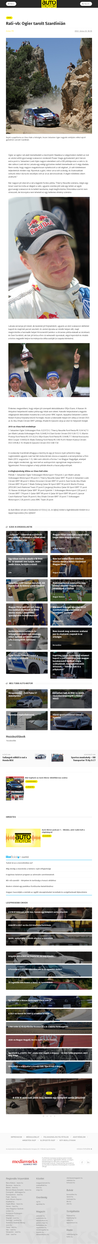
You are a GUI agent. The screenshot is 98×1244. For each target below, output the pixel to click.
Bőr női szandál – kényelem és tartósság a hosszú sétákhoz (31, 880)
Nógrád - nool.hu (12, 1218)
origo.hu (39, 1190)
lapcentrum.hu (72, 1223)
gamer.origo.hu (42, 1223)
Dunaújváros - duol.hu (14, 1195)
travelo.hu (40, 1232)
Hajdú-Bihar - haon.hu (14, 1204)
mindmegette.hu (42, 1230)
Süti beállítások (67, 1140)
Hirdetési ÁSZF (29, 1140)
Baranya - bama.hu (13, 1185)
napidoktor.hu (41, 1227)
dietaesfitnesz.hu (42, 1234)
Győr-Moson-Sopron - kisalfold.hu (14, 1200)
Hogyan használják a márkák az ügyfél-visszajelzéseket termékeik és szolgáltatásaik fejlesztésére (46, 892)
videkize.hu (71, 1180)
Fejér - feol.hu (11, 1197)
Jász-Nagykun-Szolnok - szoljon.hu (15, 1210)
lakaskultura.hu (42, 1220)
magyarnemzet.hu (43, 1183)
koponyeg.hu (71, 1218)
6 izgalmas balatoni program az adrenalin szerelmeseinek (30, 875)
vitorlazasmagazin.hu (75, 1178)
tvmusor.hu (71, 1183)
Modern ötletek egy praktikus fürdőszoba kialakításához (29, 886)
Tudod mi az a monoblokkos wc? (19, 863)
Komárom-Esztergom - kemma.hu (14, 1214)
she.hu (69, 1204)
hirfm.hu (70, 1237)
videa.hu (70, 1220)
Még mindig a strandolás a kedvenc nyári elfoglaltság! (28, 869)
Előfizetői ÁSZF (47, 1140)
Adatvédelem (79, 1137)
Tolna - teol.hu (11, 1227)
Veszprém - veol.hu (13, 1232)
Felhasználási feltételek (56, 1137)
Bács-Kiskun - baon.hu (14, 1183)
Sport (9, 17)
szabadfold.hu (41, 1185)
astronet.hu (40, 1216)
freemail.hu (71, 1216)
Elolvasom (46, 836)
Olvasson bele (31, 781)
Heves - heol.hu (12, 1206)
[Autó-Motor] (49, 4)
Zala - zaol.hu (11, 1234)
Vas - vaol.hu (11, 1230)
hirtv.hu (39, 1187)
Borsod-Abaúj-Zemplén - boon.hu (18, 1190)
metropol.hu (71, 1199)
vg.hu (38, 1202)
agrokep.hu (40, 1204)
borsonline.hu (72, 1194)
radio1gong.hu (72, 1234)
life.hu (69, 1201)
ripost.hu (70, 1197)
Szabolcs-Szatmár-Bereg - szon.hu (16, 1224)
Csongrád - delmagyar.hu (15, 1192)
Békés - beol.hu (12, 1187)
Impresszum (16, 1137)
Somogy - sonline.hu (14, 1220)
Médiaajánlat (32, 1137)
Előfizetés (30, 787)
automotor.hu (41, 1218)
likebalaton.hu (41, 1225)
